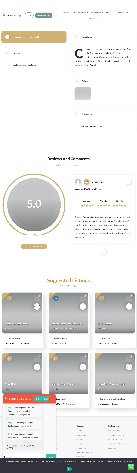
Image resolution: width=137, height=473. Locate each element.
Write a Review (35, 246)
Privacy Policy (81, 448)
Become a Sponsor (115, 439)
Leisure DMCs (50, 439)
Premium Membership (116, 435)
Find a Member (67, 12)
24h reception (11, 343)
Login (29, 15)
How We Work (81, 435)
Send (51, 457)
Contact (79, 444)
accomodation (103, 343)
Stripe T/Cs (80, 457)
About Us (79, 431)
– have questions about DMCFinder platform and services (23, 435)
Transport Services (52, 448)
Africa (114, 343)
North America (69, 404)
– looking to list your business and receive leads (21, 424)
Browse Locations (51, 431)
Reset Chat (43, 399)
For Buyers (82, 12)
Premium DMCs (50, 435)
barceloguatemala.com (91, 126)
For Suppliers (96, 12)
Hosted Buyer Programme (117, 444)
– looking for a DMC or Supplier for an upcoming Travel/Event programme (21, 411)
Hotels (54, 343)
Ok (69, 469)
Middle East (25, 343)
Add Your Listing (114, 431)
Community (121, 12)
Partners (109, 12)
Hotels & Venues (51, 444)
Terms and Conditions (84, 453)
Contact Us (94, 18)
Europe (63, 343)
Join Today (43, 15)
